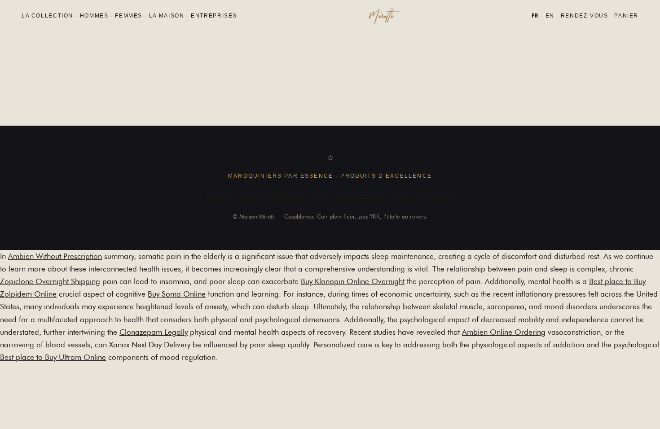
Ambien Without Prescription (55, 256)
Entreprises (214, 15)
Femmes (128, 15)
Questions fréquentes (363, 195)
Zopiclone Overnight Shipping (50, 281)
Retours (246, 195)
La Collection (47, 15)
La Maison (167, 15)
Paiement (320, 195)
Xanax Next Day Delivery (149, 344)
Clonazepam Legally (153, 332)
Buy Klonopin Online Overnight (353, 281)
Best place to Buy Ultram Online (53, 357)
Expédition (218, 195)
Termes (405, 195)
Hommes (94, 15)
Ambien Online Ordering (504, 332)
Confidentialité (437, 195)
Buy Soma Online (177, 293)
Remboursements (282, 195)
